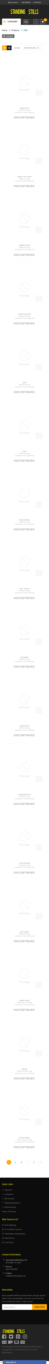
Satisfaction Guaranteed (14, 1233)
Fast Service (9, 1238)
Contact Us (8, 1194)
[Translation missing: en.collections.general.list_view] (9, 47)
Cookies (34, 1349)
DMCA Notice (7, 1352)
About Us (8, 1190)
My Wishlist (26, 2)
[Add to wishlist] (44, 98)
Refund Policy (10, 1207)
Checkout (37, 2)
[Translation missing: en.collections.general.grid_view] (4, 47)
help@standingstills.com (16, 1276)
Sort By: (17, 48)
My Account (9, 1198)
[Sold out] (39, 93)
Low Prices (8, 1242)
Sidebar (9, 36)
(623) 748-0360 (11, 1269)
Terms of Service (9, 1211)
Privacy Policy (7, 1349)
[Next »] (40, 1162)
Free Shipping (10, 1225)
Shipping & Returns (12, 1203)
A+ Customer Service (13, 1229)
